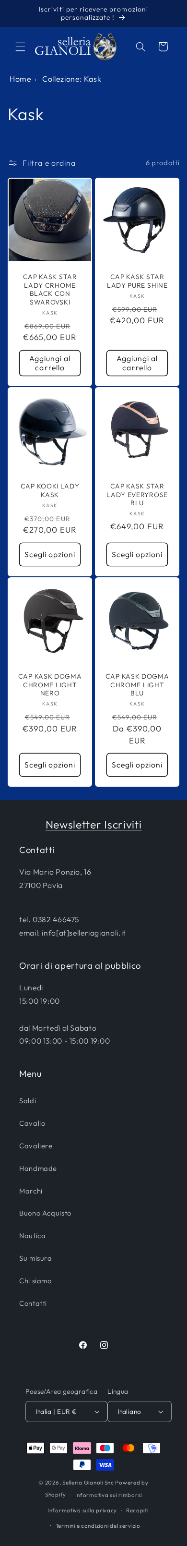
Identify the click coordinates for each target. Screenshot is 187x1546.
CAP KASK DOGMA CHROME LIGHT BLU (137, 685)
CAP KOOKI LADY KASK (50, 491)
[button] (20, 47)
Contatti (33, 1303)
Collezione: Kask (71, 79)
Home (21, 79)
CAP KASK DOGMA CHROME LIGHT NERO (50, 685)
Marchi (31, 1190)
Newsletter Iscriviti (94, 824)
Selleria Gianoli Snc (88, 1482)
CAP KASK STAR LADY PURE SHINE (137, 281)
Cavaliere (36, 1145)
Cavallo (32, 1123)
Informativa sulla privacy (82, 1510)
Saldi (27, 1100)
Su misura (35, 1258)
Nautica (32, 1235)
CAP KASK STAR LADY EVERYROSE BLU (137, 495)
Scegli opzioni (50, 554)
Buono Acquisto (45, 1212)
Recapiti (137, 1510)
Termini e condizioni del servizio (98, 1525)
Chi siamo (35, 1280)
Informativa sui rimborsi (108, 1494)
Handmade (38, 1168)
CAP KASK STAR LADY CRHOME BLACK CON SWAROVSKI (50, 290)
